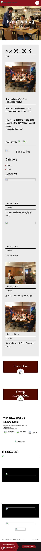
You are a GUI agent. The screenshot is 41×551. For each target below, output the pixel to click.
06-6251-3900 (9, 427)
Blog (9, 169)
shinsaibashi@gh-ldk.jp (11, 428)
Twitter (34, 432)
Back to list (23, 151)
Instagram (11, 432)
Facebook (23, 432)
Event (9, 165)
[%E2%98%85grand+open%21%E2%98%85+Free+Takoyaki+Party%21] (20, 142)
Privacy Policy (36, 539)
